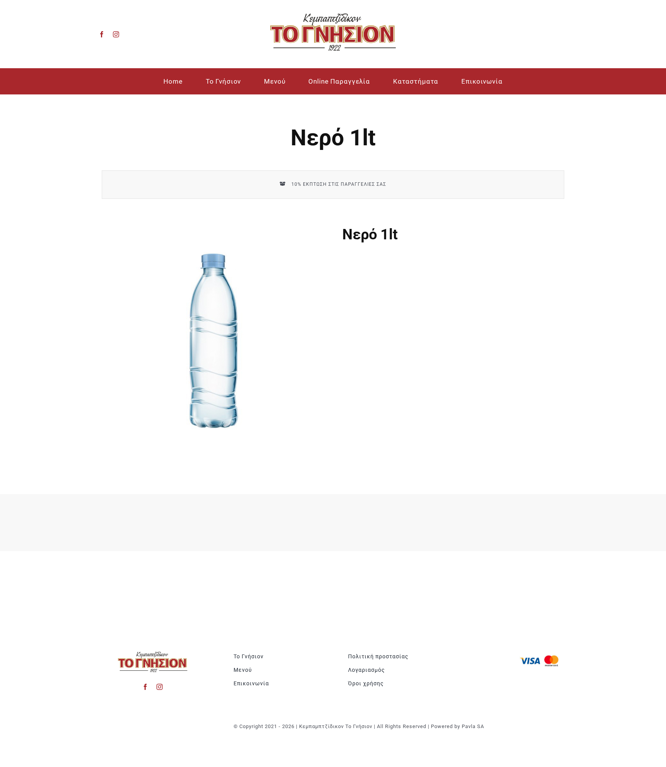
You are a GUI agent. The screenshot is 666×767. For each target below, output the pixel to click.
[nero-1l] (213, 341)
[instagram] (116, 34)
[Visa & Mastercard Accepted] (539, 654)
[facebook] (102, 34)
